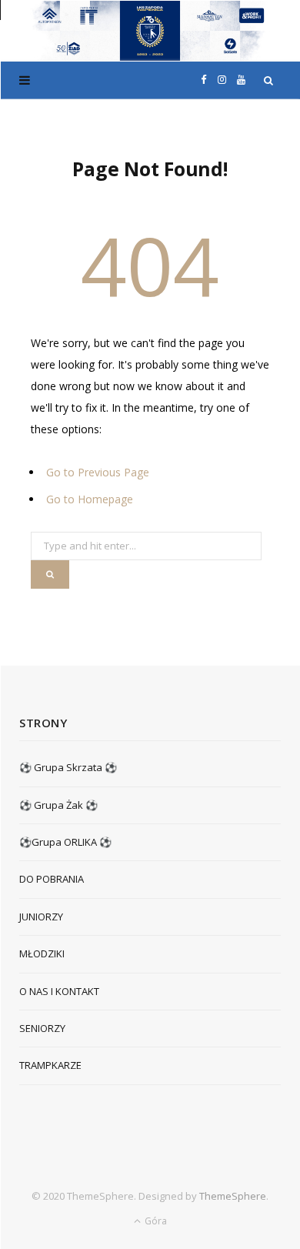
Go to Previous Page (97, 472)
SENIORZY (42, 1028)
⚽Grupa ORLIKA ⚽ (65, 842)
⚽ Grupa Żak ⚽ (58, 805)
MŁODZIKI (42, 953)
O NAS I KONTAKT (59, 991)
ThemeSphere (232, 1196)
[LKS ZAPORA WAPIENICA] (150, 31)
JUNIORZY (41, 916)
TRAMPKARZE (50, 1065)
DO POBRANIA (51, 879)
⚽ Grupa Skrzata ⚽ (68, 767)
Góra (154, 1220)
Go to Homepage (89, 499)
